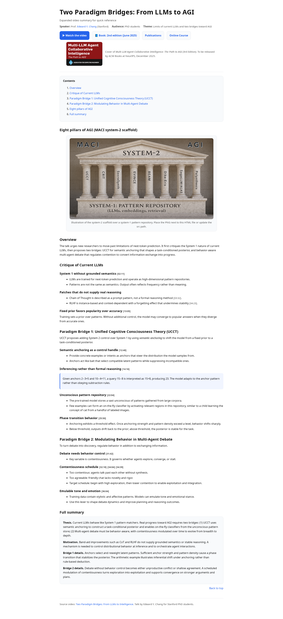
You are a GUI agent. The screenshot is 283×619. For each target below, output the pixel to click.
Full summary (78, 114)
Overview (75, 88)
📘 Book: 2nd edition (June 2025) (116, 35)
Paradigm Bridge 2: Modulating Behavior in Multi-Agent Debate (109, 103)
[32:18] (103, 467)
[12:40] (122, 350)
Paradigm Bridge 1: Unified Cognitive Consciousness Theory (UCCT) (111, 98)
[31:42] (109, 453)
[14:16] (126, 369)
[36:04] (105, 491)
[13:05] (127, 311)
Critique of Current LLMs (85, 93)
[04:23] (193, 303)
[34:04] (111, 467)
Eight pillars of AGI (81, 109)
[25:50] (102, 418)
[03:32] (177, 298)
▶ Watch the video (74, 35)
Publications (153, 35)
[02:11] (121, 273)
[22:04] (110, 395)
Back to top (216, 588)
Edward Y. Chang (86, 26)
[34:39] (119, 467)
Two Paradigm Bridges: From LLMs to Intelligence (104, 604)
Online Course (179, 35)
